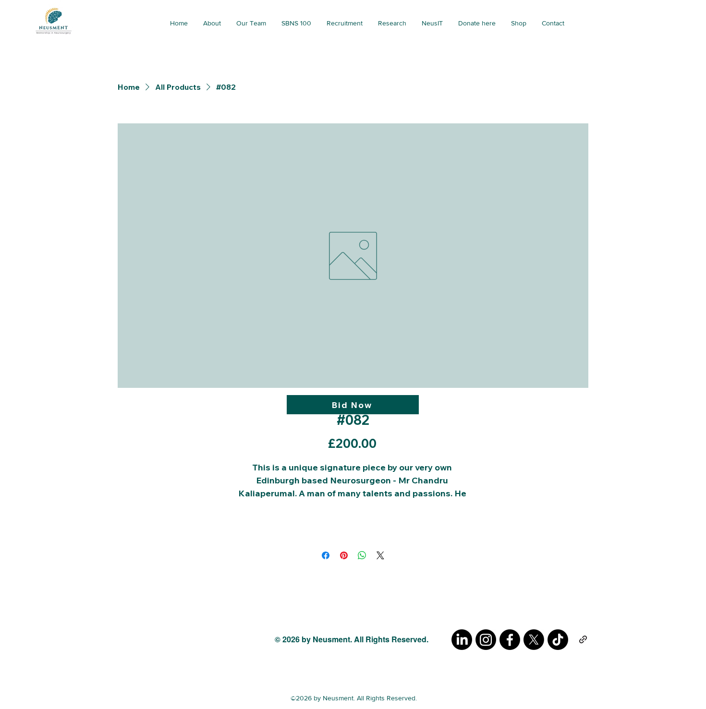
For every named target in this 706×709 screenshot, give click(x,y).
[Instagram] (485, 639)
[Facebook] (509, 639)
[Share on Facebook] (325, 555)
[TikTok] (558, 639)
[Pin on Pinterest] (344, 555)
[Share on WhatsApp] (362, 555)
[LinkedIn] (461, 639)
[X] (533, 639)
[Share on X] (380, 555)
